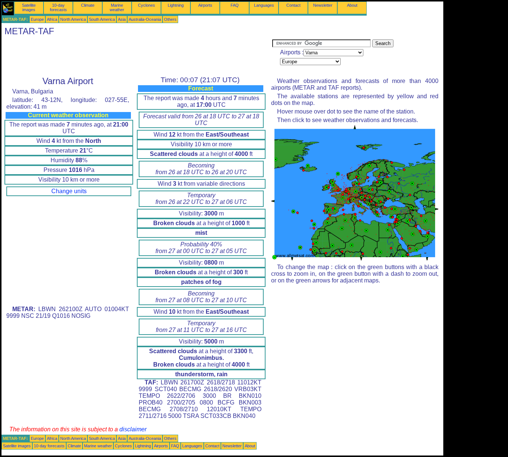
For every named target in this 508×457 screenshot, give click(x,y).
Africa (52, 19)
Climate (87, 5)
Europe (37, 19)
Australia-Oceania (145, 19)
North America (73, 19)
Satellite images (29, 7)
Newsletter (322, 5)
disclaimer (133, 429)
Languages (264, 5)
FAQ (235, 5)
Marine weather (117, 7)
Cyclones (146, 5)
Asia (122, 19)
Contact (293, 5)
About (352, 5)
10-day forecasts (58, 7)
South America (102, 19)
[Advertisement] (136, 56)
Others (170, 19)
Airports (205, 5)
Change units (69, 191)
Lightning (176, 5)
